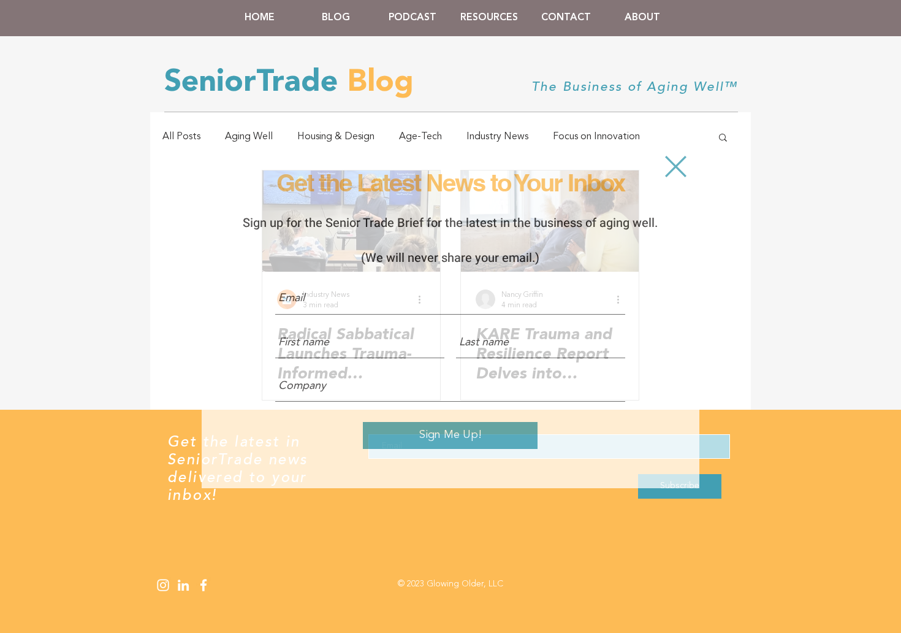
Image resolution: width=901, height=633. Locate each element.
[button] (675, 166)
